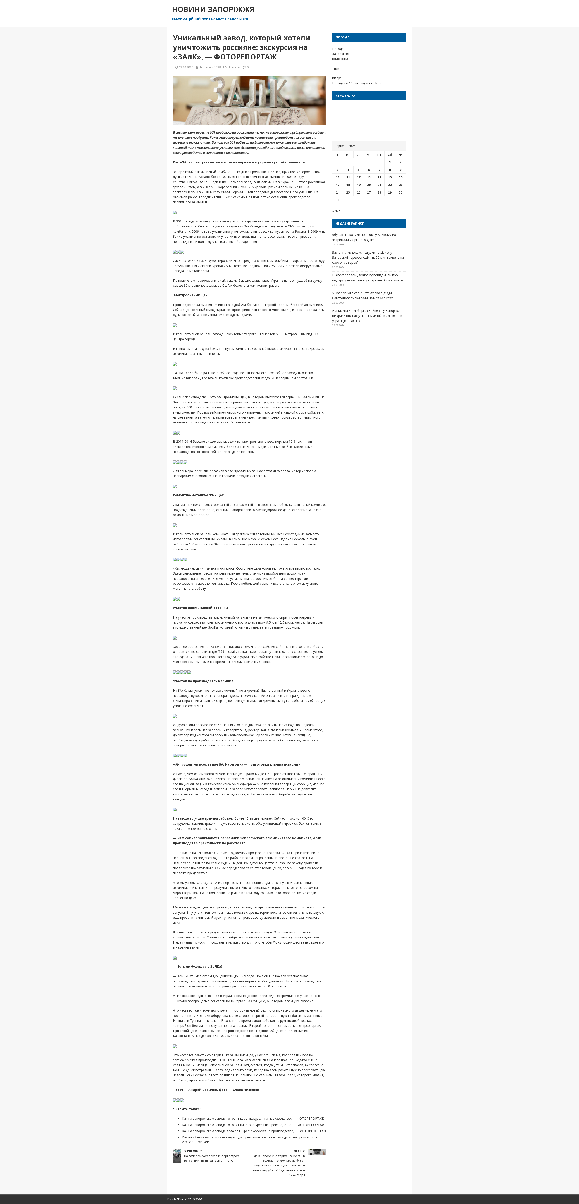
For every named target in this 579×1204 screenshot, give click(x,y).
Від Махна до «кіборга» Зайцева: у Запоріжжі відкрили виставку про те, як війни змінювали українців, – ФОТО (367, 315)
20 (369, 184)
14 (379, 177)
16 (400, 177)
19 (359, 184)
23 (400, 184)
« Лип (336, 211)
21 (379, 184)
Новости (234, 67)
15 (390, 177)
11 (348, 177)
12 (359, 177)
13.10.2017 (186, 67)
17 (337, 184)
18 (348, 184)
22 (390, 184)
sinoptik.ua (373, 83)
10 (337, 177)
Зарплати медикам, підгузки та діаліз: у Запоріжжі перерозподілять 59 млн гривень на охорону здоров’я (368, 257)
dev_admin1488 (210, 67)
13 (369, 177)
